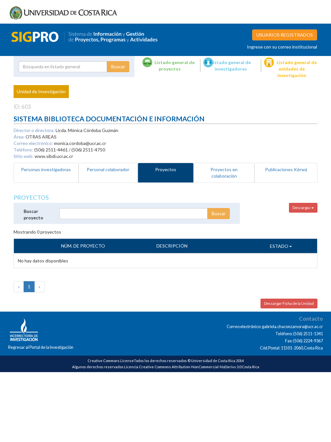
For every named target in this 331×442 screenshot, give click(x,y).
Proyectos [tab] (165, 169)
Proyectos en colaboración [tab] (224, 173)
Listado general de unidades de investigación (297, 69)
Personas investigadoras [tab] (46, 169)
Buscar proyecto (33, 214)
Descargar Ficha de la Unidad (289, 303)
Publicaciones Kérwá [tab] (286, 169)
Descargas (302, 207)
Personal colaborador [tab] (108, 169)
